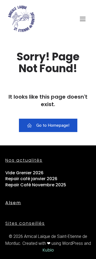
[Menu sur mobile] (82, 18)
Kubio (48, 250)
